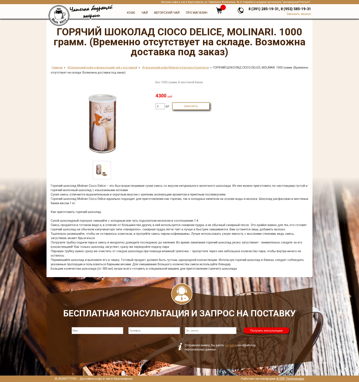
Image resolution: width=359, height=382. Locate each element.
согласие (230, 345)
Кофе (131, 13)
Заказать (191, 106)
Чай (144, 13)
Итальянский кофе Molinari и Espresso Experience (175, 67)
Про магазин (196, 13)
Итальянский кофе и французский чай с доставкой (102, 67)
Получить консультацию (266, 330)
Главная (57, 67)
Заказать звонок (298, 14)
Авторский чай (167, 13)
